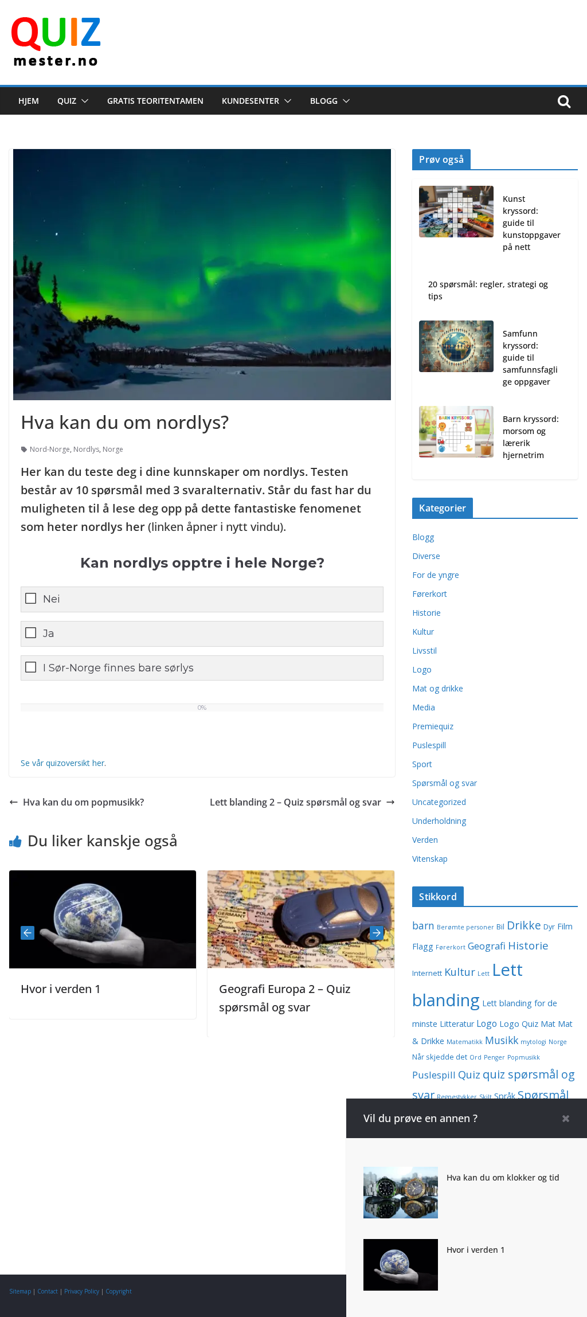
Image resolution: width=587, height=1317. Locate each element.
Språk (504, 1096)
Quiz (66, 100)
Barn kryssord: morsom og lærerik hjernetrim (531, 436)
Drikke (524, 925)
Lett (484, 974)
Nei (51, 599)
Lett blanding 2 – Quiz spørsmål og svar (295, 802)
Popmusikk (523, 1057)
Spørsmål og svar (444, 782)
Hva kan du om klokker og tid (503, 1177)
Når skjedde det (439, 1057)
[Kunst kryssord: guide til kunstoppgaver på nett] (456, 225)
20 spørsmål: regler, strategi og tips (488, 290)
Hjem (28, 100)
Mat (548, 1023)
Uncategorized (439, 801)
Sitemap (20, 1291)
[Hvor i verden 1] (400, 1247)
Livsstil (424, 650)
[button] (82, 101)
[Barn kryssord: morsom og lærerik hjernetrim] (456, 439)
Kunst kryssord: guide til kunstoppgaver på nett (532, 222)
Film (565, 926)
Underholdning (439, 820)
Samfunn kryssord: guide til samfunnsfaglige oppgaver (530, 357)
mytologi (533, 1042)
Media (423, 707)
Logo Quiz (518, 1023)
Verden (425, 839)
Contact (47, 1291)
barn (423, 925)
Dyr (549, 927)
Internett (427, 973)
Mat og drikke (437, 688)
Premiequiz (432, 726)
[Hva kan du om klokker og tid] (400, 1175)
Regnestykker (457, 1097)
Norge (113, 449)
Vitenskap (430, 858)
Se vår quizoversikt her (62, 762)
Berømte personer (465, 927)
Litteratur (457, 1023)
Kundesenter (250, 100)
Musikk (501, 1040)
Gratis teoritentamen (155, 100)
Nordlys (86, 449)
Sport (422, 764)
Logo (422, 669)
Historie (426, 612)
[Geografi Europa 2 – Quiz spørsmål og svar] (286, 878)
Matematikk (465, 1042)
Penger (494, 1057)
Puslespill (429, 745)
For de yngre (435, 574)
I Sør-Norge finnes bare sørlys (118, 668)
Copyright (118, 1291)
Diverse (426, 555)
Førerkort (429, 593)
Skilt (485, 1097)
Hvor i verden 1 (46, 988)
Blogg (324, 100)
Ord (475, 1057)
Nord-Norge (50, 449)
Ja (48, 633)
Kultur (423, 631)
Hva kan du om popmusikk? (83, 802)
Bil (500, 927)
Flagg (422, 946)
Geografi (487, 945)
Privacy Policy (81, 1291)
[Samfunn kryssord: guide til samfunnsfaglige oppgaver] (456, 360)
